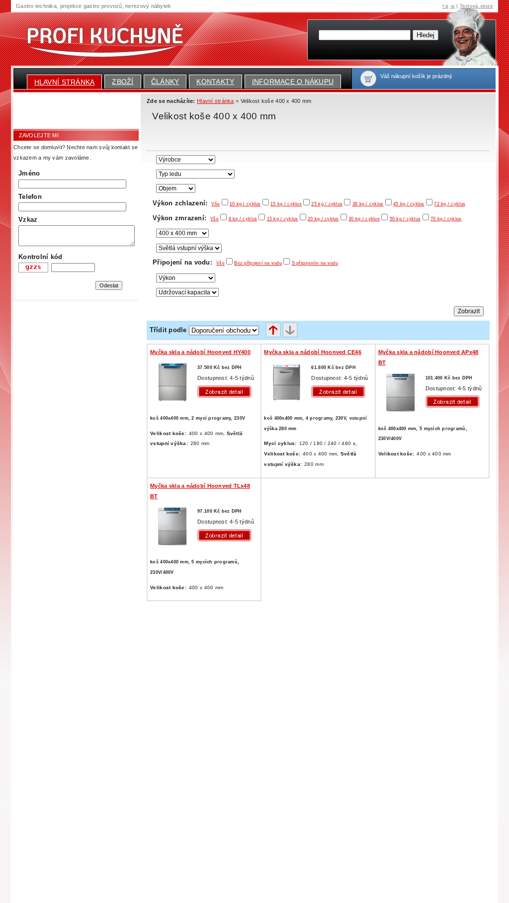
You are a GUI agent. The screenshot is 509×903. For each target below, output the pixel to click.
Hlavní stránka (64, 82)
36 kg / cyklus (368, 203)
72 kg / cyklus (449, 203)
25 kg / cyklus (326, 203)
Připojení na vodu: (189, 262)
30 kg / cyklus (364, 218)
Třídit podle (168, 330)
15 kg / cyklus (286, 203)
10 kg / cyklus (245, 203)
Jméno (29, 173)
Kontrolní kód (40, 257)
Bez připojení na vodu (258, 263)
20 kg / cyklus (323, 218)
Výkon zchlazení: (186, 203)
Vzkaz (27, 219)
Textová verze (476, 5)
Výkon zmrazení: (186, 218)
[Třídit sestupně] (290, 330)
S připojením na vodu (315, 263)
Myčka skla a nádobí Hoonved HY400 (200, 352)
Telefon (30, 196)
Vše (215, 203)
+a (445, 5)
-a (452, 5)
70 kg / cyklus (446, 218)
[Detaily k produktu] (226, 391)
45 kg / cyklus (408, 203)
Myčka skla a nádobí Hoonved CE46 (312, 352)
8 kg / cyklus (243, 218)
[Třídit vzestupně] (273, 330)
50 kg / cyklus (405, 218)
